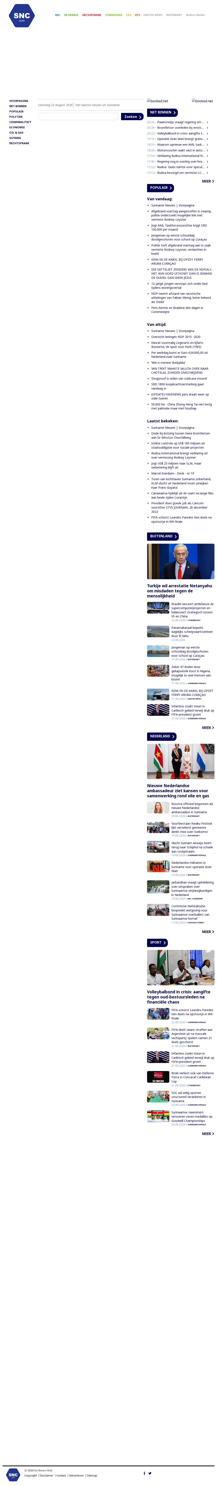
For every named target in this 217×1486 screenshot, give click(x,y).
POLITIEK (15, 117)
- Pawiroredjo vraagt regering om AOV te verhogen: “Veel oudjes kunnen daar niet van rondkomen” (176, 122)
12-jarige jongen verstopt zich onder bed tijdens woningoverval (179, 286)
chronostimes (196, 922)
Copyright (30, 1475)
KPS (137, 15)
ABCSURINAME (91, 15)
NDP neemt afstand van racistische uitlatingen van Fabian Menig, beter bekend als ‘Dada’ (181, 298)
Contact (61, 1475)
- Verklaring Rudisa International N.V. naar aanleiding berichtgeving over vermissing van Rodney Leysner (176, 156)
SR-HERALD (71, 15)
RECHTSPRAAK (19, 143)
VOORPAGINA (18, 101)
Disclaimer (46, 1475)
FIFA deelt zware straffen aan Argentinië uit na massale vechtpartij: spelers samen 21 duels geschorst (192, 1036)
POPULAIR (16, 111)
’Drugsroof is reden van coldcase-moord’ (179, 378)
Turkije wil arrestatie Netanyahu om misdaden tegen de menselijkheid (179, 591)
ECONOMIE (17, 127)
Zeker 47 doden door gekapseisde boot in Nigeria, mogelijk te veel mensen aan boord (191, 673)
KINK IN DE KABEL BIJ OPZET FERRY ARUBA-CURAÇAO (192, 693)
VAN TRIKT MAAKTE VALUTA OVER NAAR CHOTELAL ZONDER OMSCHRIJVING (179, 370)
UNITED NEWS (153, 15)
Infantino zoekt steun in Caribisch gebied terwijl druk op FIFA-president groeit (192, 710)
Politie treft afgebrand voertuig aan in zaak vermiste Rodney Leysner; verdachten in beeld (181, 249)
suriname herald (197, 683)
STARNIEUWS (113, 15)
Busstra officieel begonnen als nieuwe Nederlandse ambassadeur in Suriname (192, 808)
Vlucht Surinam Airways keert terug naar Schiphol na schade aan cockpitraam (192, 847)
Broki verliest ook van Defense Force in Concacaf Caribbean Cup (192, 1077)
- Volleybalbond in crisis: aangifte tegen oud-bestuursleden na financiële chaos (176, 133)
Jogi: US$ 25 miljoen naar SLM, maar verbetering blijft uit (176, 465)
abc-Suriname (195, 898)
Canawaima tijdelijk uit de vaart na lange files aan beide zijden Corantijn (182, 495)
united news (194, 698)
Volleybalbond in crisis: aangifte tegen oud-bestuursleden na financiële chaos (178, 997)
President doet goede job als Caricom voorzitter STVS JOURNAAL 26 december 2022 (179, 507)
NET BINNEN (17, 106)
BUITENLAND (161, 536)
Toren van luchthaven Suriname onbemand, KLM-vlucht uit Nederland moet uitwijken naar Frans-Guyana (181, 483)
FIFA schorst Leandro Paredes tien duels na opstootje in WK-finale (181, 519)
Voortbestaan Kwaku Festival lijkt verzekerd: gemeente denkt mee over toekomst (191, 827)
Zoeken (130, 116)
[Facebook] (144, 1473)
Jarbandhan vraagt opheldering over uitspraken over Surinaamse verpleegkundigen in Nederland (192, 888)
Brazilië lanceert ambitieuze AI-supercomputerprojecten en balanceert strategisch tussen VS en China (192, 610)
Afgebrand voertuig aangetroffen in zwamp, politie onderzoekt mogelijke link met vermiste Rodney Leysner (181, 215)
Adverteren (76, 1475)
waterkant (194, 659)
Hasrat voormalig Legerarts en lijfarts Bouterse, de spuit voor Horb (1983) (177, 345)
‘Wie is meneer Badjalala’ (168, 363)
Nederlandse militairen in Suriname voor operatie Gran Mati (191, 867)
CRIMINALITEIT (20, 122)
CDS (128, 15)
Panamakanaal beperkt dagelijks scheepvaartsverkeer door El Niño (192, 632)
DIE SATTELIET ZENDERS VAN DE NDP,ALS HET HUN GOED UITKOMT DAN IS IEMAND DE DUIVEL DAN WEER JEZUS (181, 273)
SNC (57, 15)
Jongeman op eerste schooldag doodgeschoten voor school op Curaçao (179, 237)
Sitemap (92, 1475)
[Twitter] (150, 1473)
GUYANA (15, 138)
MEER (206, 181)
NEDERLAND (160, 736)
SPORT (155, 942)
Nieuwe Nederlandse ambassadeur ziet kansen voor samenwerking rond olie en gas (178, 791)
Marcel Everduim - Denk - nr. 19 (172, 473)
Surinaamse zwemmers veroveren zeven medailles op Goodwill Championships (191, 1116)
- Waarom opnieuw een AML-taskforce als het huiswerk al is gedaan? (176, 144)
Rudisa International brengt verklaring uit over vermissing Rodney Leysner (179, 455)
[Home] (22, 15)
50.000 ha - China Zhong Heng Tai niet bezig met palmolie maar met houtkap (181, 406)
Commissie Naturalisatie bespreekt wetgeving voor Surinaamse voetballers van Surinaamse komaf (190, 912)
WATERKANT (174, 15)
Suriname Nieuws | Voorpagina (172, 205)
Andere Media (195, 15)
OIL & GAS (16, 132)
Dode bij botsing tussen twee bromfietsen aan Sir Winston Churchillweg (180, 435)
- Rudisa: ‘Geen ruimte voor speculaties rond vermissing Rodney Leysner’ (176, 167)
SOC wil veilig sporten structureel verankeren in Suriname (188, 1097)
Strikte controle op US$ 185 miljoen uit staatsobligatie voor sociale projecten (178, 445)
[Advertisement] (108, 65)
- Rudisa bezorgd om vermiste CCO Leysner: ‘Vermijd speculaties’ (176, 173)
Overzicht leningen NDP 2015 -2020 (175, 337)
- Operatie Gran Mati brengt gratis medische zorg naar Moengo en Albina (176, 139)
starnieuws (194, 620)
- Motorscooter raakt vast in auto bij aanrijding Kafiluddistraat (176, 150)
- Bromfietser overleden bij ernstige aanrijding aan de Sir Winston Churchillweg (176, 128)
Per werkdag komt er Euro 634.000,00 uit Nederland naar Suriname (179, 355)
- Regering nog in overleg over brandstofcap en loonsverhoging (176, 161)
